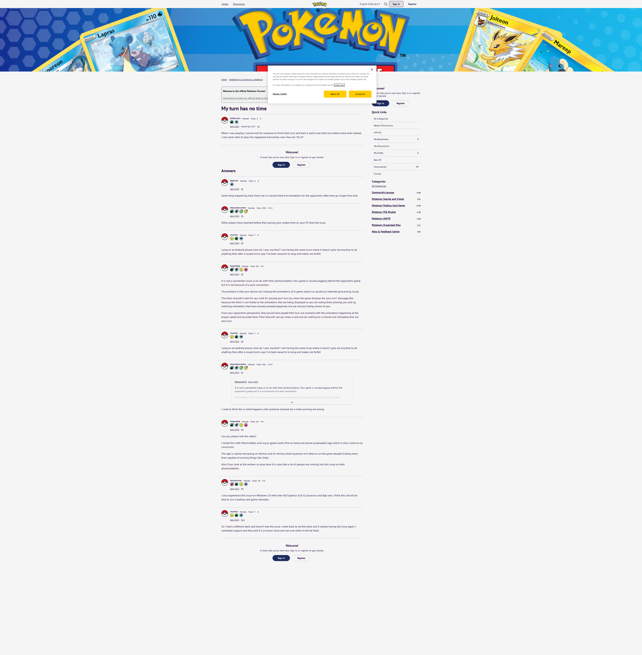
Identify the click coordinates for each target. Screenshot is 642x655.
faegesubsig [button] (235, 266)
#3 (242, 216)
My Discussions (381, 146)
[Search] (386, 4)
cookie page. (339, 85)
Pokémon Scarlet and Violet (396, 199)
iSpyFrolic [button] (234, 180)
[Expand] (292, 402)
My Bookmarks (396, 139)
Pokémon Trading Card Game (396, 205)
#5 (242, 274)
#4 (242, 243)
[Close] (372, 69)
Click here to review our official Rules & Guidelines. (249, 98)
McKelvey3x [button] (235, 118)
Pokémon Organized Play (396, 225)
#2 (242, 189)
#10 (243, 520)
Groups (377, 173)
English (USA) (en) (369, 4)
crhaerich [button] (234, 234)
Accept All (360, 94)
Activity (378, 132)
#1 (258, 126)
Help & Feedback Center (396, 231)
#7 (242, 372)
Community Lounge (396, 192)
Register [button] (301, 164)
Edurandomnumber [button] (238, 207)
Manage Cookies (280, 94)
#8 (242, 429)
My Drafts (396, 152)
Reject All (335, 94)
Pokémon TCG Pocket (396, 212)
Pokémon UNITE (396, 218)
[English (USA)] (319, 4)
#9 (242, 489)
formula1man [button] (236, 480)
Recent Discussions (383, 125)
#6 (242, 341)
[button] (224, 120)
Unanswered (396, 166)
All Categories (381, 118)
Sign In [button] (281, 164)
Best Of (377, 159)
